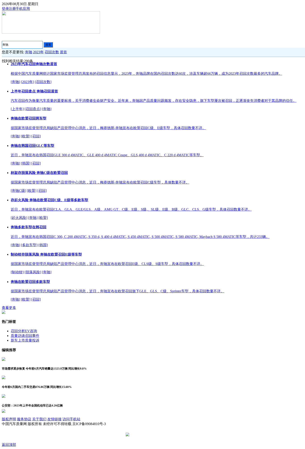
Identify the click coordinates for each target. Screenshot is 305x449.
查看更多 (9, 308)
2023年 (38, 52)
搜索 (48, 44)
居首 (63, 52)
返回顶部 (9, 445)
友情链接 (54, 419)
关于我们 (39, 419)
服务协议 (24, 419)
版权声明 (9, 419)
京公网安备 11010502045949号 (154, 435)
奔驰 (28, 52)
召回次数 (52, 52)
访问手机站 (71, 419)
